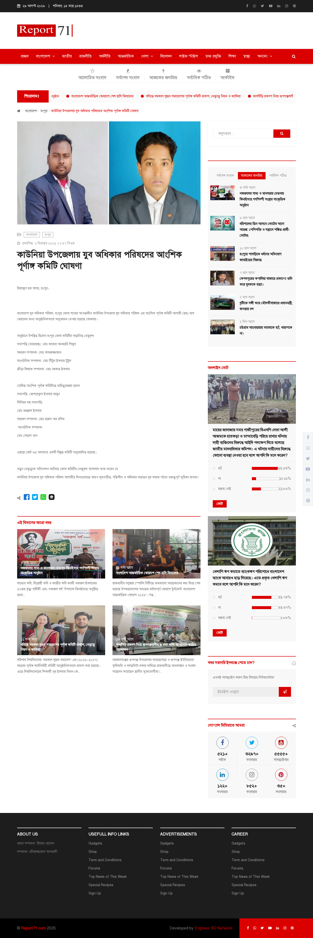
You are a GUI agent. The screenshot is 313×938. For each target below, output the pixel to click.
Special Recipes (101, 885)
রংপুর (44, 111)
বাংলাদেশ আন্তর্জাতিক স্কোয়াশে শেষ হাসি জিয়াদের (82, 96)
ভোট (220, 504)
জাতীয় (67, 56)
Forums (94, 868)
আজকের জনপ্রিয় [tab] (251, 176)
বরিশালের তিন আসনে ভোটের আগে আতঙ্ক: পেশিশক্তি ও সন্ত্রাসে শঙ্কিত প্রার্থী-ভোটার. (265, 230)
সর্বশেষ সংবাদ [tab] (225, 176)
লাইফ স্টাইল (188, 56)
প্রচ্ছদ (25, 56)
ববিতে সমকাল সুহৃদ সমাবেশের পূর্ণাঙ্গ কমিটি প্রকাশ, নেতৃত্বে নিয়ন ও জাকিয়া (173, 96)
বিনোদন (166, 56)
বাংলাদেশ (43, 56)
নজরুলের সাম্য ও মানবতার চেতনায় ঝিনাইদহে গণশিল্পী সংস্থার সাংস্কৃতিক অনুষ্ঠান (262, 199)
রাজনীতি (85, 56)
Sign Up (95, 893)
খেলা (145, 56)
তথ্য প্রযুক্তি (213, 56)
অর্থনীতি (105, 56)
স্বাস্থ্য (246, 56)
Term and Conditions (105, 860)
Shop (93, 852)
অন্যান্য (262, 56)
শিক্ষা (232, 56)
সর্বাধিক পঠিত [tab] (278, 176)
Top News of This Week (108, 877)
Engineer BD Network (213, 928)
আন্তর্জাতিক (126, 56)
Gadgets (95, 843)
